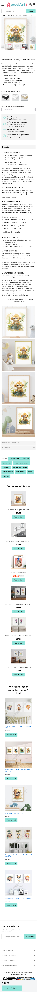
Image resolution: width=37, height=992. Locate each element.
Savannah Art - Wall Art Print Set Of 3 (18, 898)
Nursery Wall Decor (20, 467)
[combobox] (13, 11)
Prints (30, 471)
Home (3, 15)
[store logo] (17, 4)
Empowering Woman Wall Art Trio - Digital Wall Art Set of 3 (18, 541)
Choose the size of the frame (12, 106)
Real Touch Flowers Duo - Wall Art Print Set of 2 (18, 604)
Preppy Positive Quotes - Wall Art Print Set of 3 (18, 855)
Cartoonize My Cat (18, 573)
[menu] (2, 4)
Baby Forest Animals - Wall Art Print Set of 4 (17, 770)
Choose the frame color (10, 91)
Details (5, 147)
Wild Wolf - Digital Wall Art (18, 510)
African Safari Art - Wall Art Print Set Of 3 (18, 727)
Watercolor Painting (21, 463)
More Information (10, 443)
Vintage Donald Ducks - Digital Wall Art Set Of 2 (18, 667)
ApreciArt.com (14, 458)
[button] (2, 47)
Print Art (6, 476)
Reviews (6, 447)
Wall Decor (20, 471)
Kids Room (6, 467)
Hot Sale (23, 974)
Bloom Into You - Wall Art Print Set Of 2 (18, 636)
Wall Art (26, 458)
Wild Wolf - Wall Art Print (13, 813)
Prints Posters (8, 471)
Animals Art (7, 463)
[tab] (18, 147)
